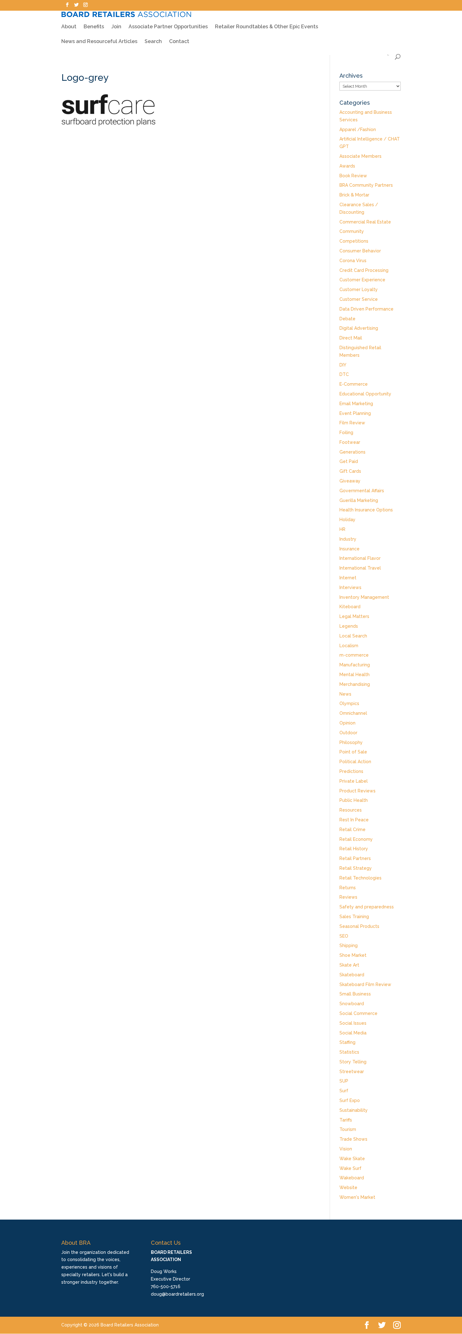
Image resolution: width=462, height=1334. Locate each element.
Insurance (349, 548)
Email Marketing (356, 403)
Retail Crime (352, 829)
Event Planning (355, 413)
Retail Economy (356, 839)
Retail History (353, 848)
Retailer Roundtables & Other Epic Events (266, 27)
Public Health (353, 800)
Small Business (355, 993)
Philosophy (351, 742)
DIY (342, 364)
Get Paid (348, 461)
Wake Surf (350, 1168)
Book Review (353, 175)
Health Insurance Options (366, 509)
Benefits (94, 27)
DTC (344, 374)
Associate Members (360, 156)
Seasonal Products (359, 926)
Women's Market (357, 1197)
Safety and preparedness (366, 906)
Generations (352, 452)
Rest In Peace (354, 819)
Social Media (352, 1032)
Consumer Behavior (360, 250)
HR (342, 529)
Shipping (348, 945)
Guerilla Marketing (358, 500)
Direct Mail (350, 337)
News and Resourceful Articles (99, 41)
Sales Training (354, 916)
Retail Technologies (360, 877)
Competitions (353, 241)
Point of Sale (353, 751)
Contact (179, 41)
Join (116, 27)
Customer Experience (362, 279)
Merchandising (354, 684)
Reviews (348, 897)
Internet (347, 577)
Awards (347, 165)
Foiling (346, 432)
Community (351, 231)
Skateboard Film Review (365, 984)
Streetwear (351, 1071)
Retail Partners (355, 858)
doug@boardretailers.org (177, 1294)
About (68, 27)
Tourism (347, 1129)
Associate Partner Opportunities (168, 27)
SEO (343, 936)
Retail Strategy (355, 868)
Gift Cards (350, 471)
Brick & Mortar (354, 194)
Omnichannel (353, 713)
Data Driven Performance (366, 308)
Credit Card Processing (363, 270)
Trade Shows (353, 1139)
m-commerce (354, 655)
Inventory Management (364, 597)
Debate (347, 318)
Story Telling (352, 1061)
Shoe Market (352, 955)
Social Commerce (358, 1013)
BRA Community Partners (366, 185)
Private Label (353, 781)
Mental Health (354, 674)
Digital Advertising (358, 328)
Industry (347, 539)
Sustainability (353, 1110)
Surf (343, 1090)
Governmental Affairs (361, 490)
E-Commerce (353, 384)
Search (153, 41)
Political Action (355, 761)
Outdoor (348, 732)
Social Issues (352, 1023)
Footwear (349, 442)
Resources (350, 810)
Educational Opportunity (365, 393)
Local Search (353, 635)
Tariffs (345, 1119)
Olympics (349, 703)
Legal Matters (354, 616)
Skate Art (349, 964)
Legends (348, 626)
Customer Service (358, 299)
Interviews (350, 587)
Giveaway (349, 480)
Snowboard (351, 1003)
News (345, 694)
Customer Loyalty (358, 289)
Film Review (352, 422)
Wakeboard (351, 1177)
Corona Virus (352, 260)
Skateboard (351, 974)
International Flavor (360, 558)
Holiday (347, 519)
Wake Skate (352, 1158)
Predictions (351, 771)
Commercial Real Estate (365, 221)
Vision (345, 1148)
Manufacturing (354, 664)
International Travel (360, 568)
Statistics (349, 1052)
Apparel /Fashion (357, 129)
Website (348, 1187)
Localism (348, 645)
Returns (347, 887)
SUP (343, 1080)
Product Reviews (357, 790)
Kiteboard (349, 606)
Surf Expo (349, 1100)
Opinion (347, 722)
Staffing (347, 1042)
